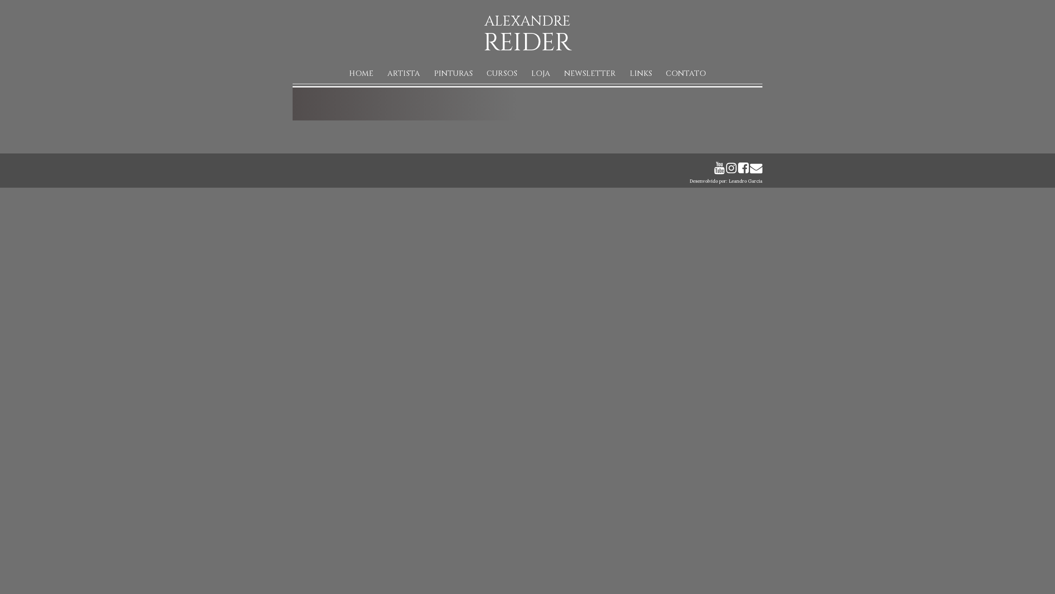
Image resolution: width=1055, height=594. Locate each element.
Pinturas (453, 73)
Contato (686, 73)
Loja (540, 73)
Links (641, 73)
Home (361, 73)
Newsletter (590, 73)
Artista (403, 73)
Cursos (502, 73)
